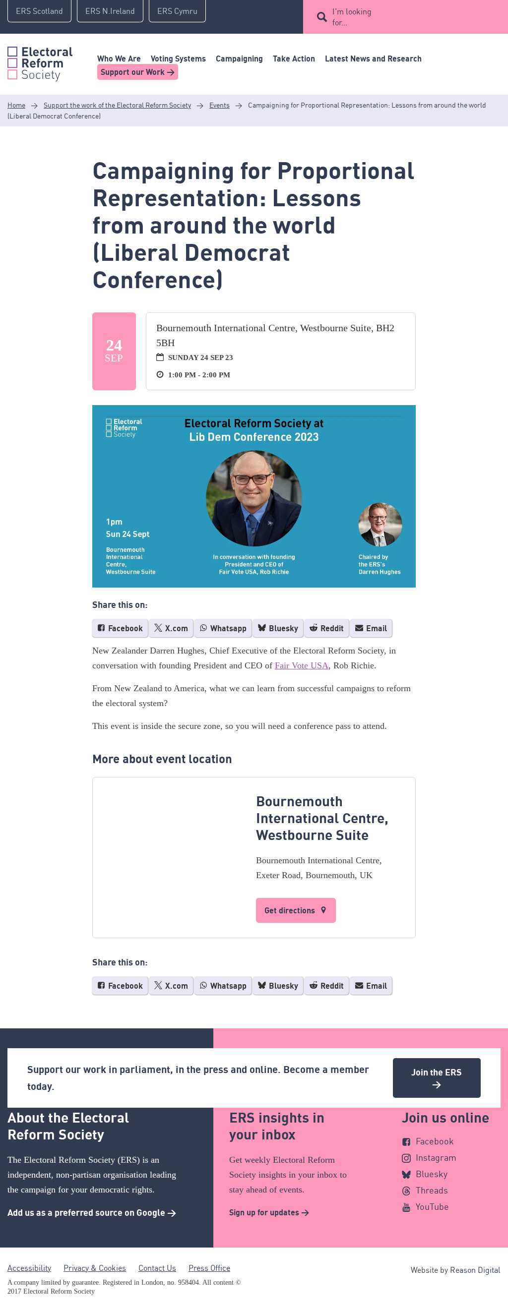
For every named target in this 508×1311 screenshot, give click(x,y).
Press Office (209, 1268)
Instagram (436, 1157)
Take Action (294, 58)
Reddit (331, 628)
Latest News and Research (373, 58)
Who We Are (119, 58)
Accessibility (29, 1268)
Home (16, 105)
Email (375, 628)
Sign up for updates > (269, 1212)
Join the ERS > (436, 1078)
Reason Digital (475, 1270)
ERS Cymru (177, 11)
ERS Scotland (39, 11)
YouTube (432, 1206)
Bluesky (282, 628)
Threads (432, 1190)
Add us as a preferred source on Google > (91, 1212)
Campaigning (239, 58)
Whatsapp (227, 628)
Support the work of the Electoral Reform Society (117, 105)
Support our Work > (138, 72)
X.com (175, 628)
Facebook (124, 628)
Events (219, 105)
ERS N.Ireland (110, 11)
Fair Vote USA (301, 665)
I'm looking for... (352, 16)
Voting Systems (178, 58)
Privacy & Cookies (95, 1268)
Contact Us (157, 1268)
